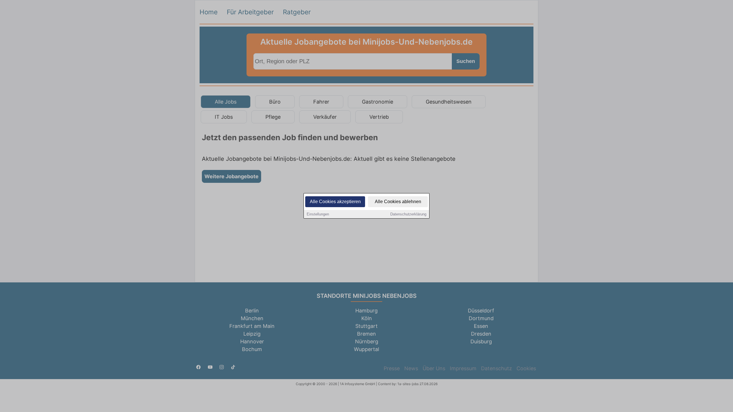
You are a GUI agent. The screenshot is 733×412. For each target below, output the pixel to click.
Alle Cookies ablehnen (398, 201)
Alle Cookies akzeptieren (335, 201)
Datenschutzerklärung (408, 214)
